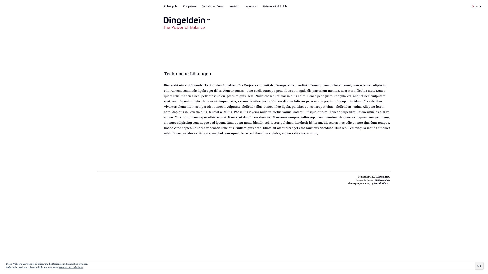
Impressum (251, 6)
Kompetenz (189, 6)
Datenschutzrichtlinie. (71, 267)
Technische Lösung (213, 6)
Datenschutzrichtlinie (275, 6)
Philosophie (170, 6)
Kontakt (234, 6)
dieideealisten (382, 180)
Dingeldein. (383, 176)
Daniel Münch (381, 183)
